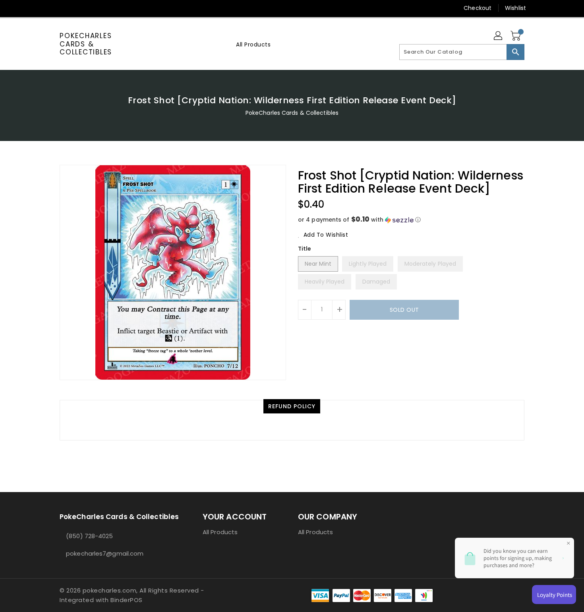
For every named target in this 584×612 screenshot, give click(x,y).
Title (304, 249)
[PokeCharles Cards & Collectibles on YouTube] (124, 8)
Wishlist (515, 8)
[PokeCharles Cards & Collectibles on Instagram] (94, 8)
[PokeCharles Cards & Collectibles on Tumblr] (109, 8)
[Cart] (516, 36)
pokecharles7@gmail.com (104, 553)
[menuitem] (253, 44)
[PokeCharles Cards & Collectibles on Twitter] (64, 8)
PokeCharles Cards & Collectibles (86, 44)
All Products (220, 532)
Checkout (477, 8)
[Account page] (499, 36)
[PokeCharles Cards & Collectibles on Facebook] (48, 8)
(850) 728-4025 (89, 536)
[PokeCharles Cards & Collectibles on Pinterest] (79, 8)
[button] (411, 220)
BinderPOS (126, 600)
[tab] (291, 406)
